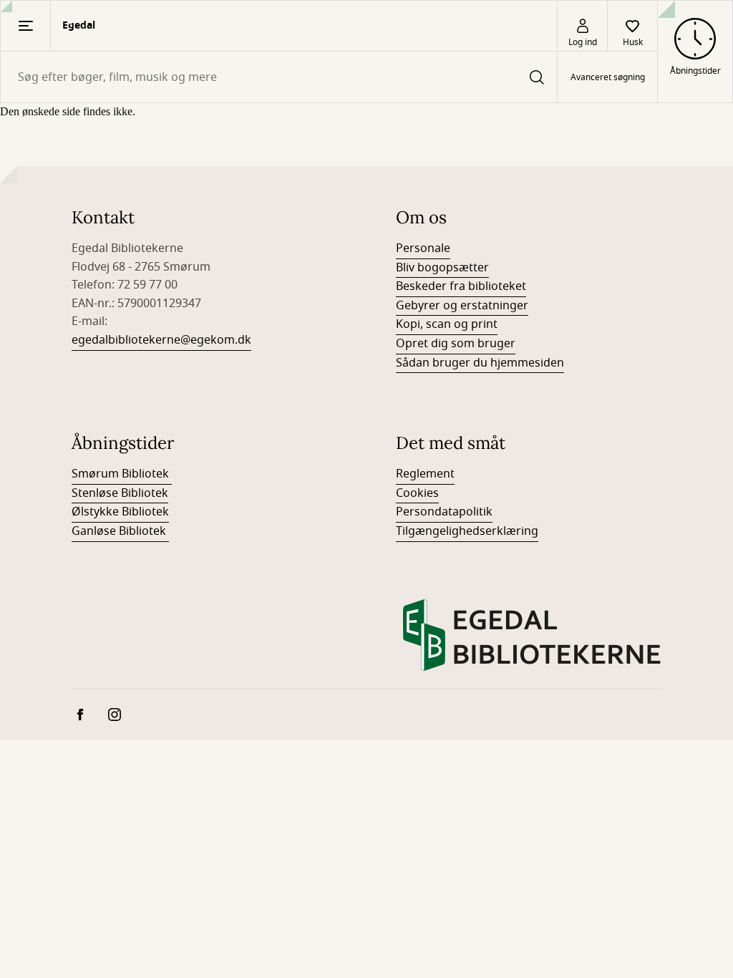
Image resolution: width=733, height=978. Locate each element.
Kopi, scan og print (446, 324)
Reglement (425, 474)
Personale (423, 248)
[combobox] (279, 77)
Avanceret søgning (608, 77)
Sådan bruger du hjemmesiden (480, 363)
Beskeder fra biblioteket (461, 286)
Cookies (417, 493)
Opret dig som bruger (455, 343)
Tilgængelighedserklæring (467, 531)
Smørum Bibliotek (122, 474)
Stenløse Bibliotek (120, 493)
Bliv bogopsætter (442, 267)
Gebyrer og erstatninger (462, 305)
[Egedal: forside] (532, 635)
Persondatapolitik (444, 512)
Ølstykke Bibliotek (120, 512)
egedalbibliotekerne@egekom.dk (161, 340)
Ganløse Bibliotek (120, 531)
